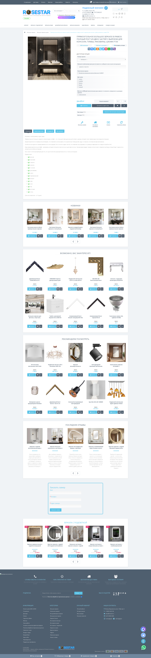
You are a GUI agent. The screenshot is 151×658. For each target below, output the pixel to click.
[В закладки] (38, 235)
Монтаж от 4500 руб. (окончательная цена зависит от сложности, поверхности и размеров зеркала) (99, 91)
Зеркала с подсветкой (37, 25)
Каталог (26, 25)
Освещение (100, 25)
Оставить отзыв (120, 45)
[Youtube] (122, 14)
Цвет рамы (80, 77)
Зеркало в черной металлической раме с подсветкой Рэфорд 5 (34, 447)
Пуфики (52, 632)
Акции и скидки (53, 637)
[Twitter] (114, 17)
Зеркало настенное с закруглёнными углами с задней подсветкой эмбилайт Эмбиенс (95, 545)
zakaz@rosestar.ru (89, 16)
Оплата (43, 2)
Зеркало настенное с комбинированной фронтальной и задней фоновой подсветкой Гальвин (116, 545)
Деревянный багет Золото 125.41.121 (55, 402)
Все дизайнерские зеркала (56, 613)
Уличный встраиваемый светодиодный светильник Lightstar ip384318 (75, 402)
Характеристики (38, 131)
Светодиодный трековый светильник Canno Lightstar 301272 (95, 365)
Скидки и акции (110, 25)
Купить (32, 289)
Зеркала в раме (49, 25)
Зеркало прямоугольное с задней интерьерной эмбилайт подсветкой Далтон (34, 545)
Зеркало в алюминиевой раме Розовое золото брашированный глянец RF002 (96, 447)
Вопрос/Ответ (26, 635)
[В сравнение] (41, 235)
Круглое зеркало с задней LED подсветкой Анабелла (55, 545)
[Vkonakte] (116, 14)
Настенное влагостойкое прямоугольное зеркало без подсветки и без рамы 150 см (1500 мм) (34, 228)
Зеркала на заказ (54, 628)
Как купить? (60, 131)
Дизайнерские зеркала (61, 25)
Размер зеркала (81, 56)
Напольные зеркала (54, 611)
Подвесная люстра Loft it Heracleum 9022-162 (55, 365)
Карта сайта (26, 637)
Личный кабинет (81, 609)
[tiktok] (119, 17)
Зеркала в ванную (75, 25)
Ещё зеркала (85, 25)
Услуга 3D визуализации (66, 17)
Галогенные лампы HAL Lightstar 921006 (116, 316)
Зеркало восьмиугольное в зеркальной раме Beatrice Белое (75, 365)
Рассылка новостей (81, 616)
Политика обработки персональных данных (33, 628)
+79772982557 (97, 12)
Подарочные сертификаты (29, 642)
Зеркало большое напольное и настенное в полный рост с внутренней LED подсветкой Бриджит (55, 447)
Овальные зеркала (54, 635)
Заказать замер (55, 510)
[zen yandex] (116, 17)
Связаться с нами (27, 630)
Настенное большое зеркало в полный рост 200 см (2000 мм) (96, 228)
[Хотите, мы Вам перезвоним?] (143, 641)
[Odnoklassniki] (124, 14)
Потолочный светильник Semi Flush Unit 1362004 (34, 365)
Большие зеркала (54, 609)
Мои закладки (80, 613)
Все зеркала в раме (54, 623)
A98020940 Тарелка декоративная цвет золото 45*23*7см (55, 279)
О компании (27, 2)
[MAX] (143, 629)
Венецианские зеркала (55, 616)
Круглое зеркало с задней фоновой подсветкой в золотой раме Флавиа (116, 447)
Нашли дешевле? (104, 101)
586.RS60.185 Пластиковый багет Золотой (96, 279)
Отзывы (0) (50, 131)
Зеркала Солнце (54, 618)
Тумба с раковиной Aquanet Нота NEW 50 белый (55, 316)
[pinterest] (122, 17)
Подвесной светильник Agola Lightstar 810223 (116, 402)
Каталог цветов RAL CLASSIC (29, 609)
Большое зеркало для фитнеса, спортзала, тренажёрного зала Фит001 (34, 316)
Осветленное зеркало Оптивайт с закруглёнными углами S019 (116, 365)
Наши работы (59, 2)
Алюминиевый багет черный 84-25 (96, 316)
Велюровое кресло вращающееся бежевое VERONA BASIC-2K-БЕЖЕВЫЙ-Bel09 (35, 402)
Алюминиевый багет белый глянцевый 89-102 (75, 316)
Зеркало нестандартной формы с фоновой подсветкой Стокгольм (75, 447)
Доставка (35, 2)
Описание (28, 131)
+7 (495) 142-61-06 (88, 11)
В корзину (32, 236)
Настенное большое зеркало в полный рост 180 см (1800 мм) (55, 228)
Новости (67, 2)
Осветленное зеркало (82, 71)
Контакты (75, 2)
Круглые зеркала (54, 630)
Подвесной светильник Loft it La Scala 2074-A (75, 279)
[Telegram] (119, 14)
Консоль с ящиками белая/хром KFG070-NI (116, 279)
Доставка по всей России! (101, 2)
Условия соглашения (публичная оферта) (33, 625)
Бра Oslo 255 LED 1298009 (96, 402)
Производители (27, 639)
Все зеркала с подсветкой (56, 625)
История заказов (81, 611)
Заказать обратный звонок (67, 15)
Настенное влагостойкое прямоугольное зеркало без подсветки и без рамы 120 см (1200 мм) (116, 228)
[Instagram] (113, 14)
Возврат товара (27, 632)
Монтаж (50, 2)
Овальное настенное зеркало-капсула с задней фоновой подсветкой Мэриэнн (75, 545)
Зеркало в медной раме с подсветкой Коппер (75, 228)
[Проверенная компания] (6, 574)
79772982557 (88, 12)
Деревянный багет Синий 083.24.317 (34, 279)
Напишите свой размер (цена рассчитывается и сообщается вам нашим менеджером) (99, 64)
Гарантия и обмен (27, 618)
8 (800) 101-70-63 (88, 14)
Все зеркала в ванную (55, 620)
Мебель (93, 25)
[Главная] (24, 32)
